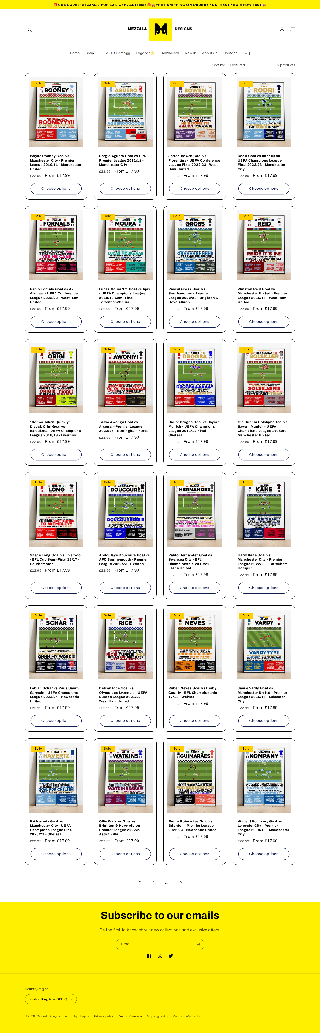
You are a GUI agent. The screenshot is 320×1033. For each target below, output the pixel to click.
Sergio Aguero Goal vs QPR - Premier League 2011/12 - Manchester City (124, 160)
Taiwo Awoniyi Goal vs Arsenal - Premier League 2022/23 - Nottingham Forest (124, 426)
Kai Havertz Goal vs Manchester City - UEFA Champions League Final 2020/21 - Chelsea (51, 827)
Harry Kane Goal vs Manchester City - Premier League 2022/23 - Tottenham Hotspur (263, 561)
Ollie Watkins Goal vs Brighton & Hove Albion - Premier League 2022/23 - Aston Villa (121, 827)
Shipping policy (157, 1016)
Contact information (187, 1016)
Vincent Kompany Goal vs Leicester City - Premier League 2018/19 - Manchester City (263, 827)
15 (180, 882)
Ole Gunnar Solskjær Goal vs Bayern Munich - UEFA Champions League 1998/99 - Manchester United (263, 428)
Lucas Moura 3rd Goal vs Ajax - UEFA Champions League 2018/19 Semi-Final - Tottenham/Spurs (124, 295)
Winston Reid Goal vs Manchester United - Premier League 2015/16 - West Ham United (262, 295)
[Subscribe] (198, 944)
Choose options (56, 188)
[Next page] (193, 882)
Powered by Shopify (75, 1016)
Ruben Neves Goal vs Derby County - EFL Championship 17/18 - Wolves (192, 692)
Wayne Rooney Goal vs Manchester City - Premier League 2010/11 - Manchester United (56, 162)
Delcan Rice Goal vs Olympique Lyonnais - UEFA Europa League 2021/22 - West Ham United (123, 694)
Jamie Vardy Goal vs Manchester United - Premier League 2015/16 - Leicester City (262, 694)
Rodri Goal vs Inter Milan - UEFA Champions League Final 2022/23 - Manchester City (261, 162)
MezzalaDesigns (48, 1016)
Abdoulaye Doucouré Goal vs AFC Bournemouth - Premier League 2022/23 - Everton (124, 559)
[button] (30, 29)
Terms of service (130, 1016)
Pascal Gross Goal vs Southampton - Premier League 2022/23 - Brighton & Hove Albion (193, 295)
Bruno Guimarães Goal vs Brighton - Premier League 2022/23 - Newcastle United (192, 825)
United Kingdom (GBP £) (48, 999)
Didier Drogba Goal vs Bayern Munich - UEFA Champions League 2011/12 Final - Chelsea (194, 428)
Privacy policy (104, 1016)
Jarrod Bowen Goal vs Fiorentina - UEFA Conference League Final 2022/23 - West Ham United (194, 162)
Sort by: (218, 65)
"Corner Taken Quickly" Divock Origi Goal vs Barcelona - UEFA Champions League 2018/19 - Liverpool (55, 428)
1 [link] (127, 882)
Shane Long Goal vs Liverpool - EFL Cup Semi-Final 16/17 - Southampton (56, 559)
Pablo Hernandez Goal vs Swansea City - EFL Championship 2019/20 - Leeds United (190, 561)
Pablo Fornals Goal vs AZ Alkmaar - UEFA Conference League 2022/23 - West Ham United (54, 295)
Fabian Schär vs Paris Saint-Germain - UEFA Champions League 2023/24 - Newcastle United (54, 694)
